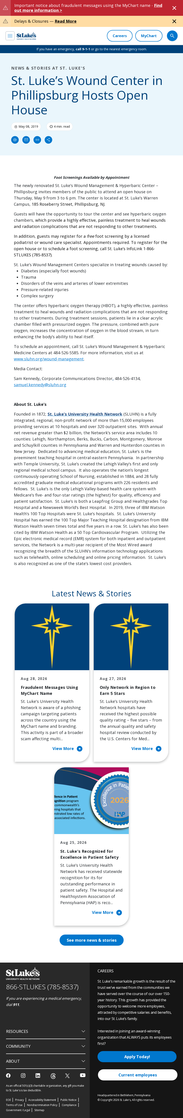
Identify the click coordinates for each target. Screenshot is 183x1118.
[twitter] (68, 1075)
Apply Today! (137, 1056)
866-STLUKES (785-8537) (42, 986)
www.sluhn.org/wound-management (49, 359)
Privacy (19, 1100)
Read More (66, 21)
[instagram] (23, 1075)
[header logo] (26, 36)
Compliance (69, 1105)
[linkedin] (38, 1075)
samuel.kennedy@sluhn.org (40, 384)
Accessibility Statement (42, 1100)
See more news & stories (91, 940)
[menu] (10, 36)
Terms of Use (14, 1105)
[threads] (53, 1076)
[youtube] (82, 1075)
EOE (8, 1100)
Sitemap (39, 1110)
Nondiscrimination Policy (42, 1105)
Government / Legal (18, 1110)
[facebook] (9, 1075)
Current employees (138, 1075)
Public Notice (68, 1100)
